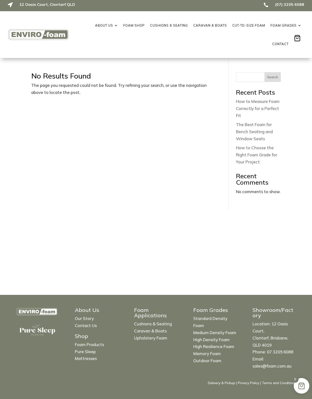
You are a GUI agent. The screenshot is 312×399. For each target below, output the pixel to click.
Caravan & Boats (210, 25)
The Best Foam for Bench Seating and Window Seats (254, 131)
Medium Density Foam (214, 332)
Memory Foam (207, 353)
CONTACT (280, 44)
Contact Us (86, 325)
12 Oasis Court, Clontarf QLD (47, 4)
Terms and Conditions (279, 383)
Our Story (84, 318)
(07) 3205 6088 (289, 4)
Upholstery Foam (150, 337)
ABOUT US (104, 25)
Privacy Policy (248, 383)
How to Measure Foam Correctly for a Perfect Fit (258, 108)
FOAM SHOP (134, 25)
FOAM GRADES (284, 25)
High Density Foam (211, 339)
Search (272, 77)
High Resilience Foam (213, 346)
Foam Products (89, 344)
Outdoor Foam (207, 360)
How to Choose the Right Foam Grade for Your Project (256, 154)
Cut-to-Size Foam (248, 25)
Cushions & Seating (169, 25)
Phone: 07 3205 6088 (273, 351)
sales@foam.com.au (272, 366)
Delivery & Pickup (221, 383)
